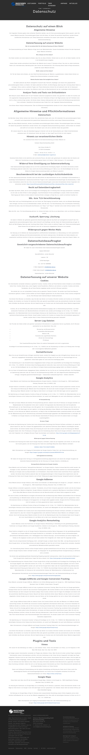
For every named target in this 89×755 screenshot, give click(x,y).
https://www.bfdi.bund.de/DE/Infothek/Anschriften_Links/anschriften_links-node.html (50, 184)
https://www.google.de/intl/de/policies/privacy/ (47, 702)
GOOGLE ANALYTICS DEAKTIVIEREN (44, 447)
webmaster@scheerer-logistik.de (47, 154)
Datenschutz (19, 748)
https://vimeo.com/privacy (54, 673)
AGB (25, 748)
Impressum (11, 748)
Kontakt (36, 748)
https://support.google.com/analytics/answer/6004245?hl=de (47, 452)
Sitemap (30, 748)
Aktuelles (73, 3)
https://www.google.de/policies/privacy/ (47, 627)
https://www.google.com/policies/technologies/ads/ (46, 575)
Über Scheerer (52, 4)
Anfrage (64, 3)
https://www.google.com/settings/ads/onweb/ (62, 558)
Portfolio (42, 3)
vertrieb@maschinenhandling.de (42, 726)
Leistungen (31, 3)
